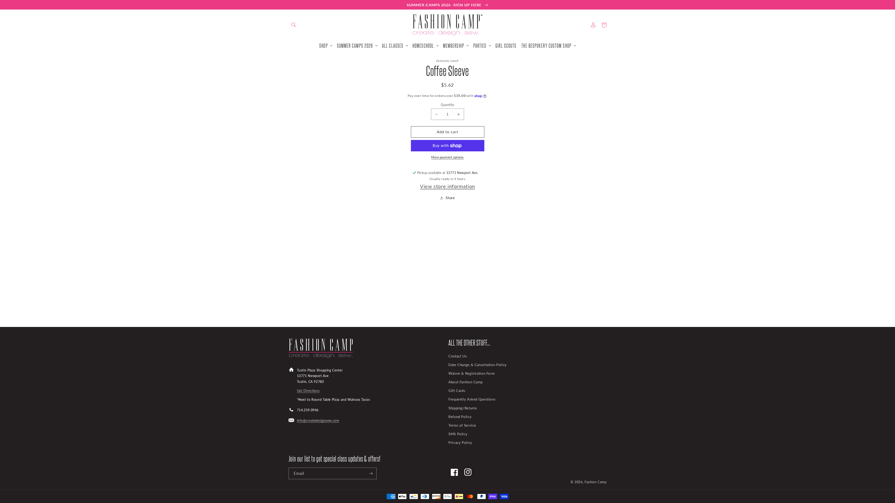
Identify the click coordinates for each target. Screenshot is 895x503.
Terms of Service (462, 425)
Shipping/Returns (462, 408)
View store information (447, 186)
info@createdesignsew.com (318, 420)
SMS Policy (457, 434)
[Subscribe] (370, 473)
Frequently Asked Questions (472, 399)
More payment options (447, 157)
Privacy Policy (460, 442)
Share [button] (450, 198)
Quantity (447, 105)
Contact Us (457, 356)
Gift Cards (456, 390)
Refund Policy (460, 417)
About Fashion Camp (465, 382)
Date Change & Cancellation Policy (477, 365)
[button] (294, 25)
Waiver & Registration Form (471, 373)
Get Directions (308, 391)
